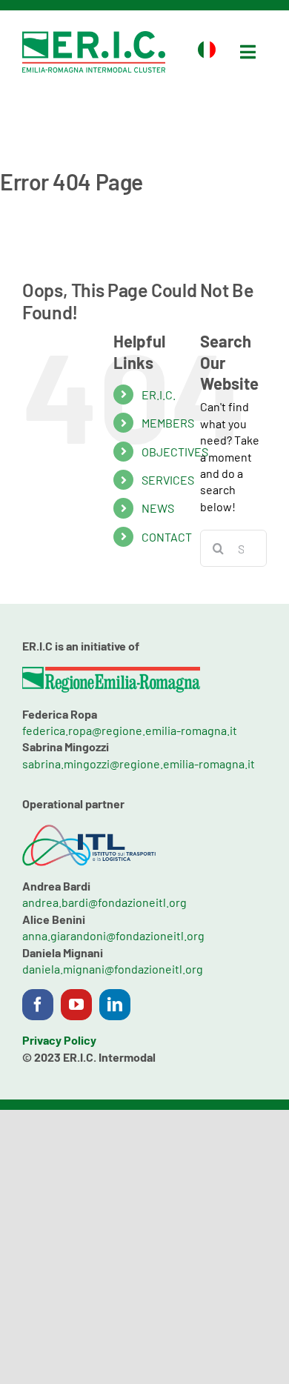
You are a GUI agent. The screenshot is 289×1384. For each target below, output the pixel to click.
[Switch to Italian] (207, 52)
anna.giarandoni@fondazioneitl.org (113, 935)
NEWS (158, 508)
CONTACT (167, 537)
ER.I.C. (159, 394)
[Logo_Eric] (93, 37)
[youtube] (76, 1004)
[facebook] (37, 1004)
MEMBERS (168, 423)
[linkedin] (114, 1004)
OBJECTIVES (175, 452)
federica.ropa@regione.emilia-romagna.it (129, 730)
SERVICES (168, 480)
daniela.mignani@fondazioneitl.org (112, 969)
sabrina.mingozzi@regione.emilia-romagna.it (138, 763)
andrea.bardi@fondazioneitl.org (104, 902)
